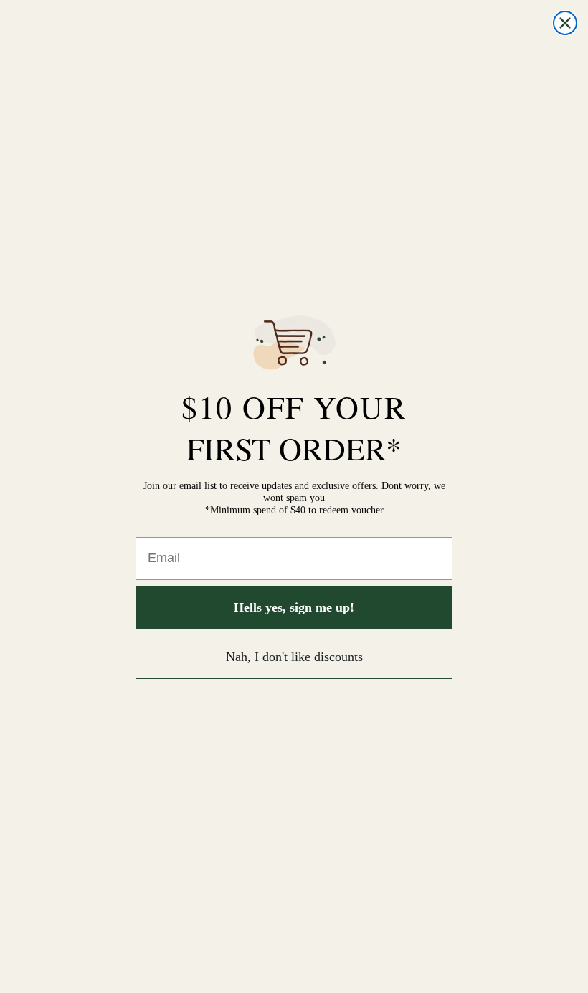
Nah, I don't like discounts (294, 657)
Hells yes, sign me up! (294, 607)
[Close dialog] (565, 22)
